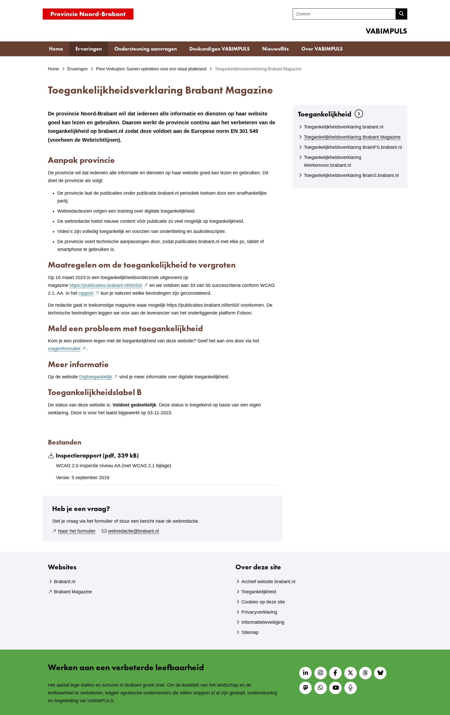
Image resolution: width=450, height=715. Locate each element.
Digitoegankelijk (98, 376)
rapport (89, 293)
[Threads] (365, 673)
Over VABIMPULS (322, 48)
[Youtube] (335, 688)
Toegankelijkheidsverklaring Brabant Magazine (352, 137)
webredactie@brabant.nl (133, 531)
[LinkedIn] (305, 673)
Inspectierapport (97, 455)
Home (56, 48)
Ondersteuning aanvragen (145, 48)
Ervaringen (89, 48)
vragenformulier (67, 348)
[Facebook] (335, 673)
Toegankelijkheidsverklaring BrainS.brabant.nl (351, 175)
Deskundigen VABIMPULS (219, 48)
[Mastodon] (305, 688)
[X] (350, 673)
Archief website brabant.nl (268, 581)
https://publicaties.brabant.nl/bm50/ (109, 285)
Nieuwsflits (275, 48)
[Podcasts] (350, 688)
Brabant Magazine (73, 591)
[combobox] (344, 14)
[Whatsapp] (320, 688)
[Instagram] (320, 673)
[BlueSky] (380, 673)
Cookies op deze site (263, 602)
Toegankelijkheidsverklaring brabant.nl (343, 127)
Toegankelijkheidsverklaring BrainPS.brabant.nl (353, 147)
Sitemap (250, 632)
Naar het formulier (77, 531)
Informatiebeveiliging (262, 622)
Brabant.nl (64, 581)
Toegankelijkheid (324, 114)
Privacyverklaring (259, 612)
